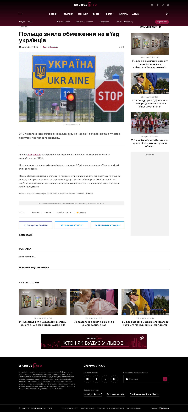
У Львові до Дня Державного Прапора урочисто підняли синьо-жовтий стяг (150, 103)
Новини (53, 14)
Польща (82, 213)
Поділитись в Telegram (109, 225)
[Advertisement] (150, 195)
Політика (68, 14)
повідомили (33, 154)
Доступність (105, 22)
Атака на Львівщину (124, 22)
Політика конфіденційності (144, 394)
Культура (123, 14)
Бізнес (96, 14)
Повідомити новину (133, 408)
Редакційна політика (87, 408)
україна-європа (64, 213)
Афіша (135, 14)
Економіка (83, 14)
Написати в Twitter (73, 225)
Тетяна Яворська (50, 47)
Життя (109, 14)
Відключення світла (84, 22)
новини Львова (36, 408)
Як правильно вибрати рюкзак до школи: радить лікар (94, 323)
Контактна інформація (115, 408)
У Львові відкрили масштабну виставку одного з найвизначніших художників (150, 64)
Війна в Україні (63, 22)
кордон (48, 213)
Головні (137, 76)
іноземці (35, 213)
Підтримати (162, 22)
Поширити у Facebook (37, 225)
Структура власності (70, 408)
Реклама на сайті (116, 394)
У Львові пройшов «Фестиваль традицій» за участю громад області (149, 143)
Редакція (101, 408)
